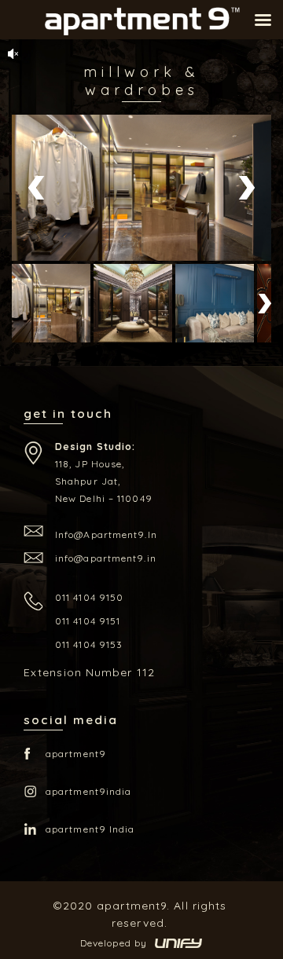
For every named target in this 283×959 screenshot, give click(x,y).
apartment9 (76, 754)
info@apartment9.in (106, 534)
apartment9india (89, 791)
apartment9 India (90, 829)
